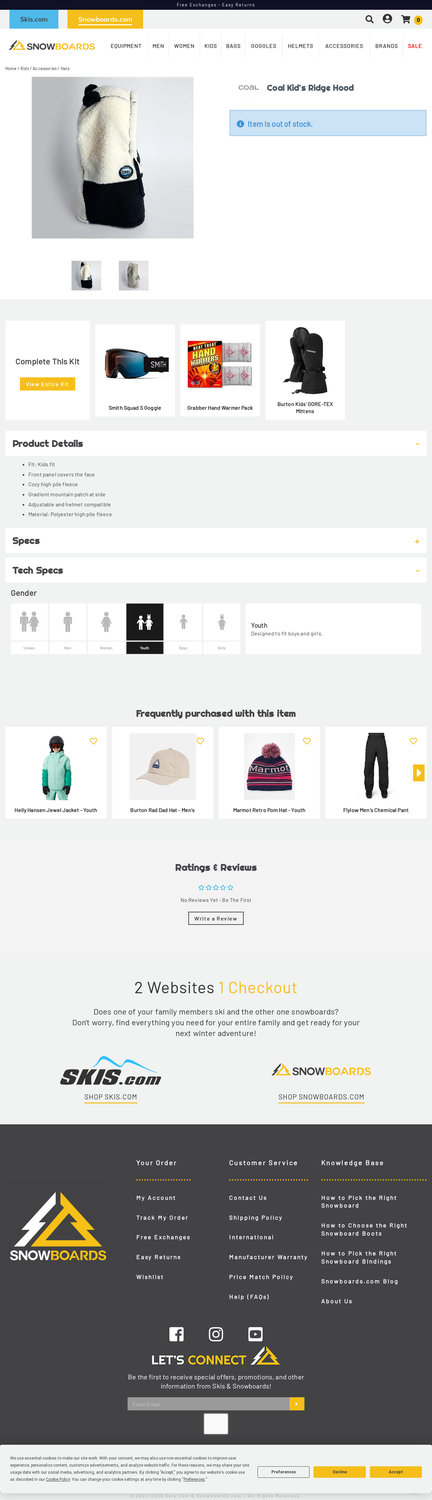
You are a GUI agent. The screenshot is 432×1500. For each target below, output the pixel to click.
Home (11, 68)
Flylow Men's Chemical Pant (376, 810)
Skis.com (34, 19)
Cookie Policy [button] (58, 1479)
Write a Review (215, 918)
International (251, 1237)
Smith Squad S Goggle (135, 407)
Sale (415, 45)
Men (158, 45)
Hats (65, 68)
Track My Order (162, 1217)
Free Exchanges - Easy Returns (216, 4)
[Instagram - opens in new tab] (216, 1334)
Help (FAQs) (249, 1296)
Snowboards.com (105, 19)
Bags (233, 45)
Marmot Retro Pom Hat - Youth (269, 810)
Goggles (263, 45)
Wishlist (150, 1276)
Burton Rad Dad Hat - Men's (162, 810)
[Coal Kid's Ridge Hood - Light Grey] (134, 273)
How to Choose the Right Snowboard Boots (364, 1229)
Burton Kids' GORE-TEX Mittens (305, 407)
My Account (156, 1197)
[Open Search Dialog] (369, 19)
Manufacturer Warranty (268, 1256)
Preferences (283, 1472)
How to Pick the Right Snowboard (359, 1201)
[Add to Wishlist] (93, 737)
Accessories (344, 45)
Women (184, 45)
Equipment (126, 45)
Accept (396, 1472)
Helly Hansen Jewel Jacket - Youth (56, 810)
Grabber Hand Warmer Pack (220, 407)
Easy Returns (158, 1256)
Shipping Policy (256, 1217)
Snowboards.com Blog (360, 1281)
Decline (340, 1472)
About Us (337, 1301)
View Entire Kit (47, 384)
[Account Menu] (387, 19)
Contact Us (248, 1197)
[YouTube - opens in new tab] (255, 1334)
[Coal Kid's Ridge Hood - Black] (86, 273)
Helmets (300, 45)
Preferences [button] (194, 1479)
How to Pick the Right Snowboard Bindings (359, 1257)
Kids (211, 45)
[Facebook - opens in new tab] (176, 1334)
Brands (386, 45)
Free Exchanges (163, 1237)
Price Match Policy (261, 1276)
